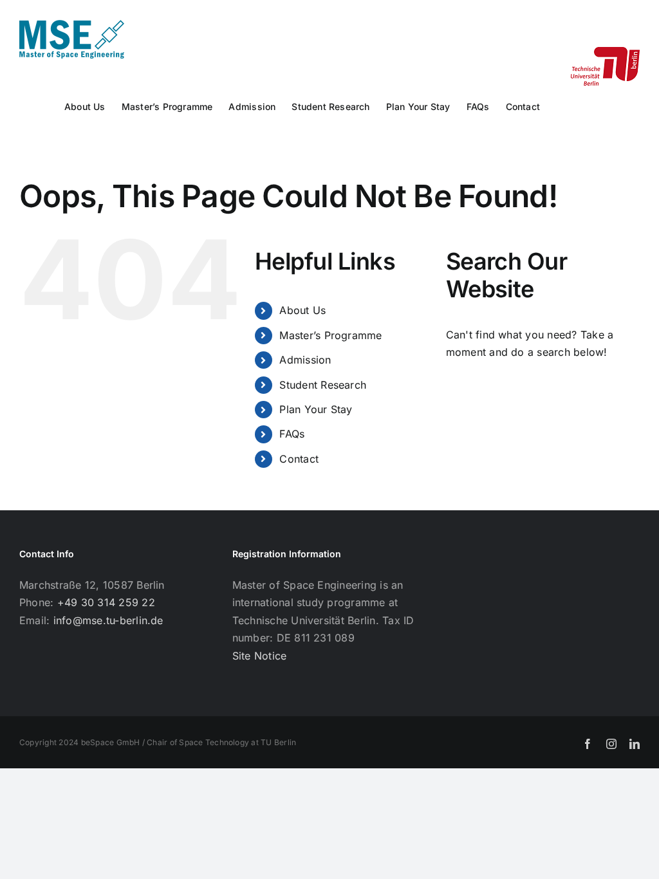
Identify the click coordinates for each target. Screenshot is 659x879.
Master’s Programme (330, 335)
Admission (305, 359)
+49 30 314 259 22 (106, 602)
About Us (302, 310)
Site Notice (259, 655)
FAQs (291, 433)
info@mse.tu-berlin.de (108, 620)
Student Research (322, 384)
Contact (299, 458)
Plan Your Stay (315, 409)
